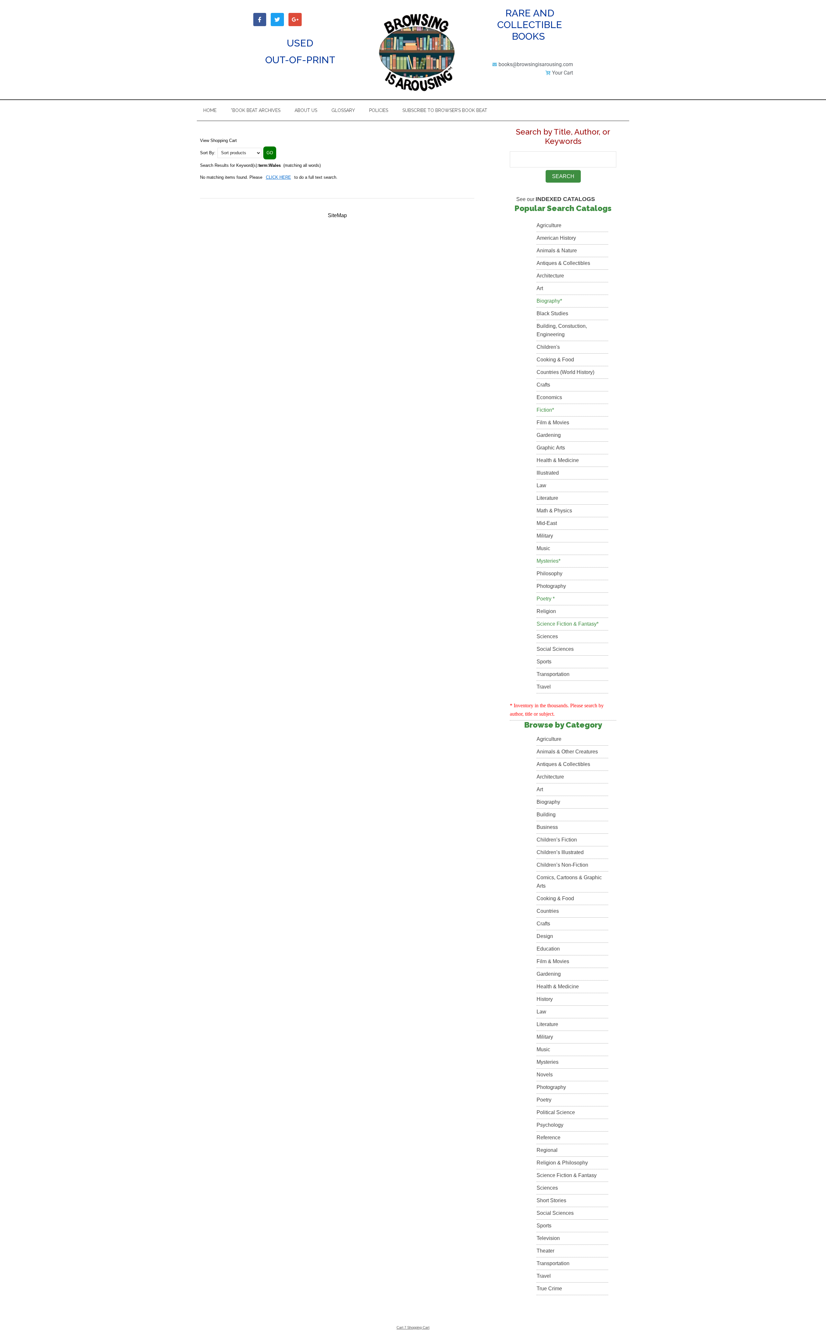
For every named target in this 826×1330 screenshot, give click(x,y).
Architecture (550, 275)
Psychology (550, 1125)
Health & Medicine (558, 460)
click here (278, 177)
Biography (548, 802)
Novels (545, 1074)
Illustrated (548, 473)
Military (545, 536)
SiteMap (337, 215)
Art (540, 288)
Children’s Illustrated (560, 852)
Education (548, 949)
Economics (549, 397)
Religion (546, 611)
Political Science (556, 1112)
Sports (544, 661)
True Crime (549, 1288)
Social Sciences (555, 649)
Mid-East (547, 523)
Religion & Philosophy (562, 1162)
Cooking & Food (555, 359)
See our (555, 199)
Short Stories (551, 1200)
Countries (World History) (565, 372)
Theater (545, 1251)
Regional (547, 1150)
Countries (548, 911)
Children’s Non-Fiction (562, 865)
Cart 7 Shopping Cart (413, 1327)
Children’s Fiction (557, 839)
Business (547, 827)
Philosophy (549, 573)
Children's (548, 347)
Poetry (544, 1100)
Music (543, 548)
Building (546, 814)
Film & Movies (553, 422)
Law (541, 485)
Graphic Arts (551, 447)
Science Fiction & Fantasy (567, 1175)
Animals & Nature (557, 250)
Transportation (553, 674)
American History (556, 238)
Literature (547, 498)
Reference (548, 1137)
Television (548, 1238)
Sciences (547, 636)
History (545, 999)
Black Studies (552, 313)
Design (545, 936)
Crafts (543, 385)
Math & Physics (554, 510)
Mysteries (548, 1062)
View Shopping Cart (218, 140)
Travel (544, 687)
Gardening (549, 435)
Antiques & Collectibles (563, 263)
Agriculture (549, 225)
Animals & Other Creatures (567, 751)
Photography (551, 586)
